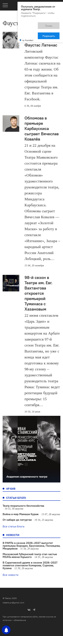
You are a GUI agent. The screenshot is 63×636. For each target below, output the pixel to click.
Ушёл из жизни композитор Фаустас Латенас (40, 40)
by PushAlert (27, 27)
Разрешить (51, 24)
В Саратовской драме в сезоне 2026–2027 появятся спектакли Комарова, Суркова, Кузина (30, 565)
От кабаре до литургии (17, 519)
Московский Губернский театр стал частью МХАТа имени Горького (30, 555)
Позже (33, 24)
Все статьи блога (13, 526)
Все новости (10, 575)
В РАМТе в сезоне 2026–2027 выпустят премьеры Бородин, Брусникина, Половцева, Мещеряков (31, 545)
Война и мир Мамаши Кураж (21, 514)
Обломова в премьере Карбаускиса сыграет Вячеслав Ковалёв (41, 128)
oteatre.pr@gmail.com (13, 602)
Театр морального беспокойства (23, 505)
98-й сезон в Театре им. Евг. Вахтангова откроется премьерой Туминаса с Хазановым (38, 293)
